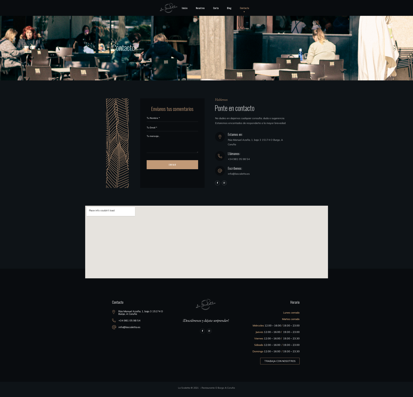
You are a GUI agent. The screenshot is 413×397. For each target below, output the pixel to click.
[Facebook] (217, 182)
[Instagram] (224, 182)
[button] (280, 361)
